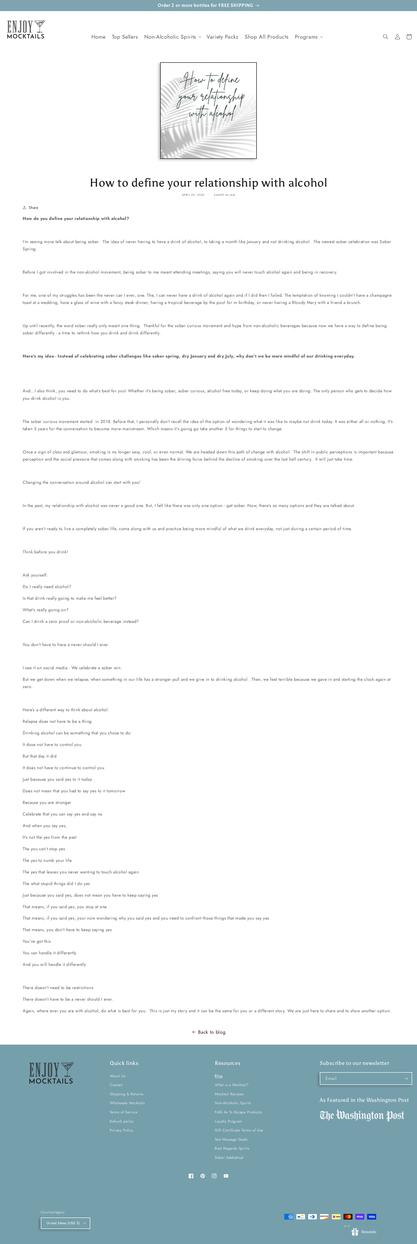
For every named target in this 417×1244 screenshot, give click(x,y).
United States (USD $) (63, 1223)
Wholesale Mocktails (127, 1103)
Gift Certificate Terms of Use (239, 1130)
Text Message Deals (231, 1139)
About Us (117, 1076)
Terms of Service (124, 1112)
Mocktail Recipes (229, 1094)
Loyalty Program (228, 1121)
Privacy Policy (121, 1130)
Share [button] (33, 207)
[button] (172, 36)
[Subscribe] (406, 1078)
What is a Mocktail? (232, 1085)
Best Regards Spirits (232, 1148)
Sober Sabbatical (229, 1157)
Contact (116, 1085)
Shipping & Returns (126, 1094)
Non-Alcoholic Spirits (233, 1103)
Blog (219, 1076)
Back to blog (211, 1032)
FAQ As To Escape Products (238, 1112)
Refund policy (122, 1121)
